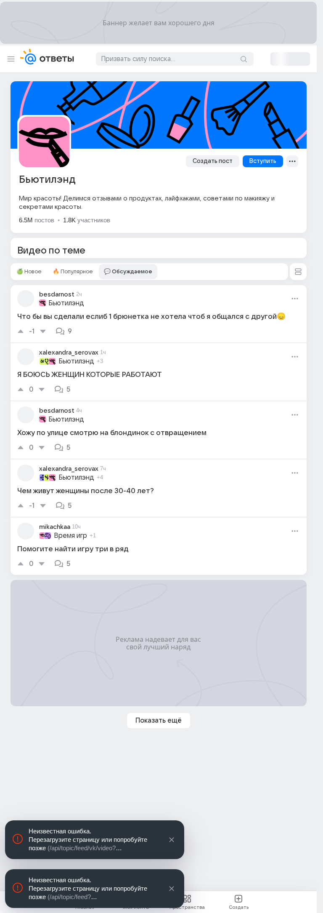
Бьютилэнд (66, 303)
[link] (159, 313)
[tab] (29, 271)
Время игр (70, 535)
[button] (298, 271)
